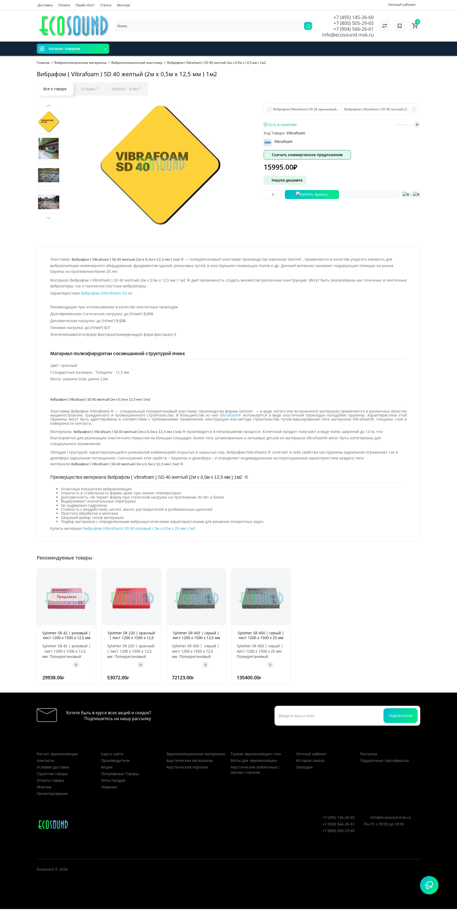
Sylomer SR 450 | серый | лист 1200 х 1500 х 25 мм (261, 635)
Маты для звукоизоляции (254, 760)
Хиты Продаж (113, 780)
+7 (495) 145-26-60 (353, 17)
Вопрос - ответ (127, 88)
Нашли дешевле (287, 180)
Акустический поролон (187, 767)
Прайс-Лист (85, 5)
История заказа (310, 760)
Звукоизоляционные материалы (195, 753)
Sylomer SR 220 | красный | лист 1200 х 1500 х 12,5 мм (131, 637)
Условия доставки (53, 767)
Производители (115, 760)
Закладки (304, 767)
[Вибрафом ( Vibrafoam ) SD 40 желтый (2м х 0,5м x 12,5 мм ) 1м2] (160, 164)
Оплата (64, 5)
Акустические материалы (189, 760)
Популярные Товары (120, 773)
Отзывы (89, 88)
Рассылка (368, 753)
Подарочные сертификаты (384, 760)
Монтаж (123, 5)
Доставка (45, 5)
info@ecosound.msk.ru (348, 34)
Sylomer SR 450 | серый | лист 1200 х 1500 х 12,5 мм (196, 635)
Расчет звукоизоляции (57, 753)
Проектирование (52, 793)
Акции (106, 767)
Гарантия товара (52, 773)
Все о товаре (55, 88)
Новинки (109, 786)
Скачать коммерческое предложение (307, 154)
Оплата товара (50, 780)
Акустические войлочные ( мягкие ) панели (255, 770)
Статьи (105, 5)
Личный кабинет (311, 753)
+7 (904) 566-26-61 (353, 29)
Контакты (45, 760)
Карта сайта (112, 753)
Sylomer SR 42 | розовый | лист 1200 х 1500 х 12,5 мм (66, 635)
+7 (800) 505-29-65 (353, 23)
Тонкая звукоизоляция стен (256, 753)
